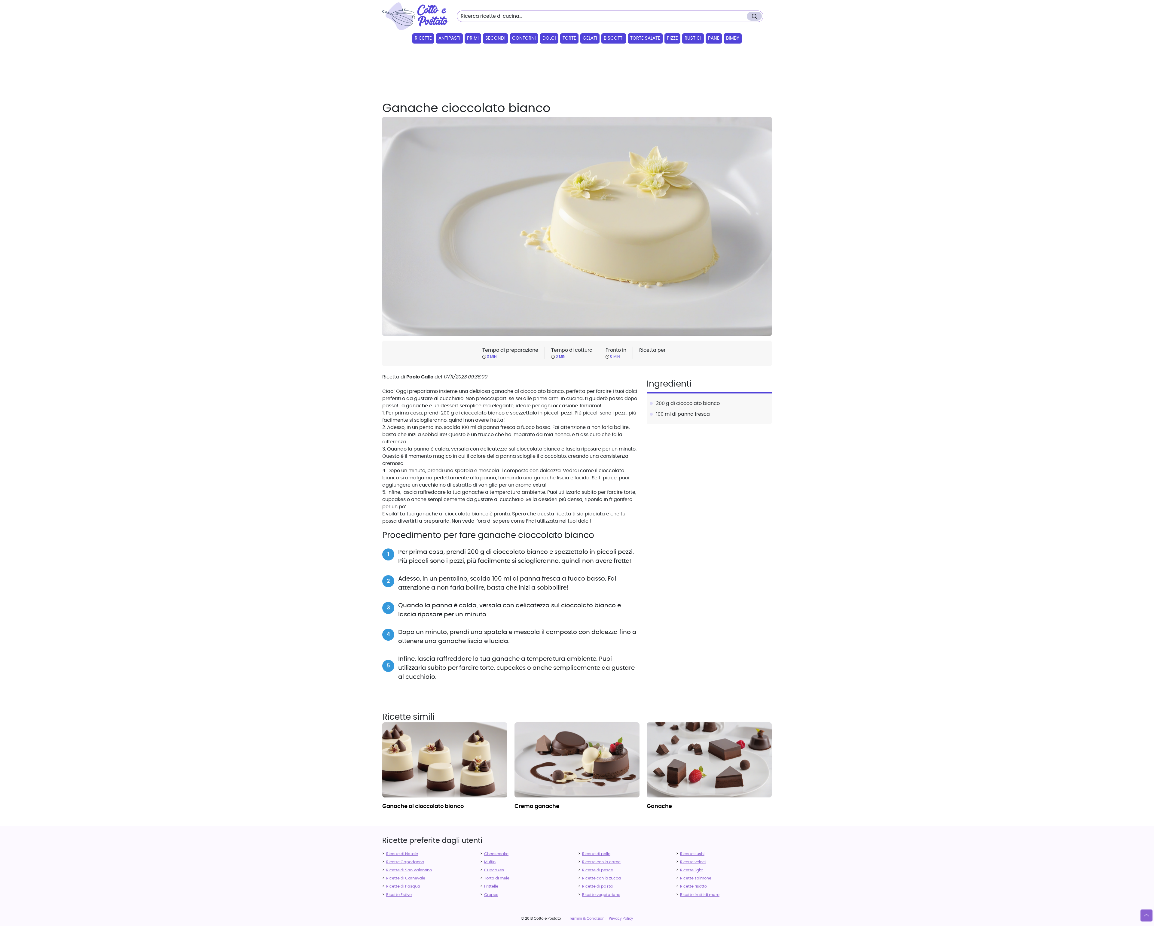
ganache (659, 806)
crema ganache (536, 806)
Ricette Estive (399, 895)
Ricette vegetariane (601, 895)
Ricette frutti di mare (699, 895)
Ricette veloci (693, 862)
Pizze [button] (672, 38)
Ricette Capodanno (405, 862)
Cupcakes (494, 870)
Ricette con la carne (601, 862)
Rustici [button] (693, 38)
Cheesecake (496, 854)
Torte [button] (569, 38)
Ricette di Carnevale (405, 878)
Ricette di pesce (597, 870)
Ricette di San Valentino (409, 870)
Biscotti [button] (614, 38)
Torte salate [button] (645, 38)
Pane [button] (713, 38)
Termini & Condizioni (587, 918)
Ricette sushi (692, 854)
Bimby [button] (732, 38)
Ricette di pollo (596, 854)
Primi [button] (473, 38)
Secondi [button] (495, 38)
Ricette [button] (423, 38)
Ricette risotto (693, 886)
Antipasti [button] (449, 38)
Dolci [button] (549, 38)
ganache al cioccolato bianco (423, 806)
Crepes (491, 895)
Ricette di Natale (402, 854)
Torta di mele (496, 878)
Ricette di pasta (597, 886)
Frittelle (491, 886)
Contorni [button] (524, 38)
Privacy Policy (621, 918)
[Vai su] (1146, 915)
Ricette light (691, 870)
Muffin (490, 862)
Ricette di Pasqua (403, 886)
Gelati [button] (590, 38)
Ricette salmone (695, 878)
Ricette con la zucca (601, 878)
